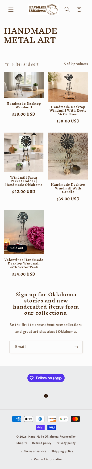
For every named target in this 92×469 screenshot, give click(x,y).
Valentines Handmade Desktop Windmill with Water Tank (23, 263)
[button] (11, 9)
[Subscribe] (76, 347)
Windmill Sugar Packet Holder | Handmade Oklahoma (24, 181)
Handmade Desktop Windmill (24, 105)
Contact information (48, 459)
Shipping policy (62, 451)
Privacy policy (65, 443)
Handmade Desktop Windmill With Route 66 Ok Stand (68, 110)
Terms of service (35, 451)
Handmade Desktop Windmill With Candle (68, 188)
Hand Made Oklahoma (43, 437)
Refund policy (41, 443)
